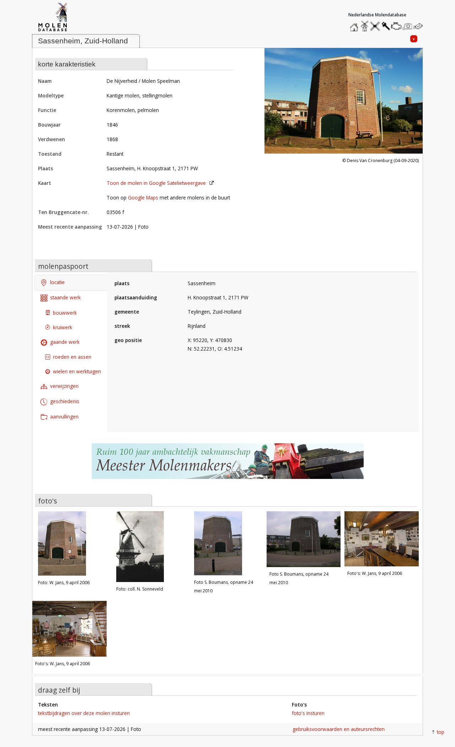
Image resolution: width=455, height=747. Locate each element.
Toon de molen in (156, 183)
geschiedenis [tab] (64, 401)
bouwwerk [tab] (65, 312)
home (355, 24)
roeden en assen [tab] (72, 356)
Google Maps (143, 197)
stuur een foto (407, 26)
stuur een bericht (419, 26)
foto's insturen (308, 713)
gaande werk (65, 341)
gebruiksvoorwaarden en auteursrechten (339, 729)
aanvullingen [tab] (64, 416)
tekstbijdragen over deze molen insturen (84, 713)
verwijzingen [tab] (64, 386)
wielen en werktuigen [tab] (77, 371)
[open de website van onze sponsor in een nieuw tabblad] (227, 464)
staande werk (65, 297)
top (440, 732)
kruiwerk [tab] (62, 327)
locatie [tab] (57, 282)
